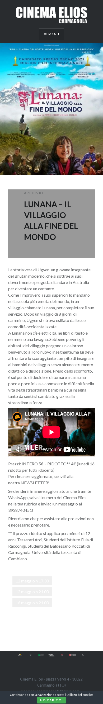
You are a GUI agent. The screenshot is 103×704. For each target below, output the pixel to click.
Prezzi (14, 463)
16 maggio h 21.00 (32, 602)
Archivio (33, 193)
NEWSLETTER (34, 482)
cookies (87, 695)
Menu (53, 34)
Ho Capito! (51, 700)
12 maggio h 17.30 (32, 580)
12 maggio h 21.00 (32, 591)
